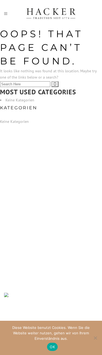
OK (52, 347)
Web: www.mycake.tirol (23, 232)
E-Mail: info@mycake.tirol (25, 225)
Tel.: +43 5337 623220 (22, 197)
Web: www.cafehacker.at (23, 211)
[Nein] (95, 338)
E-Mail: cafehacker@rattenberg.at (32, 204)
